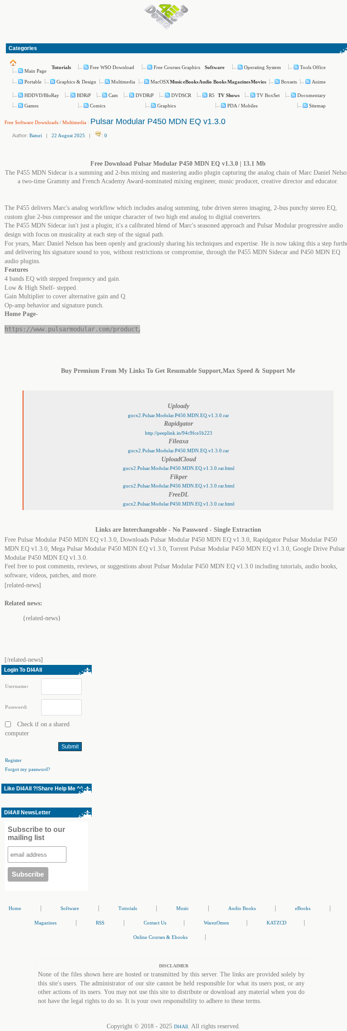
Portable (33, 81)
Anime (319, 81)
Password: (16, 707)
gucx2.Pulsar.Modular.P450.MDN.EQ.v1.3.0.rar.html (178, 468)
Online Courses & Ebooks (160, 937)
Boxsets (289, 81)
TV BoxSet (268, 95)
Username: (16, 686)
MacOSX (159, 81)
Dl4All (181, 1026)
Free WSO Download (112, 67)
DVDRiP (145, 95)
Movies (258, 81)
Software (215, 67)
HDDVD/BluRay (41, 95)
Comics (97, 105)
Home (15, 908)
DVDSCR (181, 95)
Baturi (35, 135)
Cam (113, 95)
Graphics (166, 105)
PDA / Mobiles (242, 105)
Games (31, 105)
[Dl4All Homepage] (166, 27)
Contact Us (155, 922)
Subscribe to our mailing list (36, 833)
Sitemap (317, 105)
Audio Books (212, 81)
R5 (212, 95)
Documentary (311, 95)
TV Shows (228, 95)
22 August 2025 (68, 135)
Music (176, 81)
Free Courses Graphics (177, 67)
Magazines (238, 81)
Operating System (262, 67)
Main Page (35, 71)
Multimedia (123, 81)
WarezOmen (216, 922)
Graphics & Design (76, 81)
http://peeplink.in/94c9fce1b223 (178, 433)
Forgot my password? (27, 769)
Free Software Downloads (31, 122)
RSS (100, 922)
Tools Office (313, 67)
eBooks (190, 81)
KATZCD (276, 922)
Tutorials (61, 67)
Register (13, 760)
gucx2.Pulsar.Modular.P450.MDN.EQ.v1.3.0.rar (178, 415)
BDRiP (84, 95)
